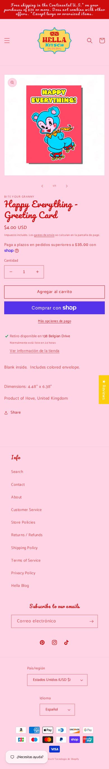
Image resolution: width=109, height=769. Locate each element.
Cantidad (11, 261)
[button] (7, 40)
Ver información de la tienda (35, 351)
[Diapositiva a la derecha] (67, 186)
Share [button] (16, 412)
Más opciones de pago (54, 321)
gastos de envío (44, 235)
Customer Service (26, 510)
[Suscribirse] (91, 621)
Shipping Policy (24, 548)
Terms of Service (26, 560)
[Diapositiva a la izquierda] (42, 186)
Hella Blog (20, 586)
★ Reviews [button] (103, 390)
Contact (18, 485)
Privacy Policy (23, 573)
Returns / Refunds (26, 535)
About (16, 497)
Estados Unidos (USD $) (52, 680)
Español (52, 709)
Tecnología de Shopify (66, 759)
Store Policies (23, 522)
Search (17, 472)
